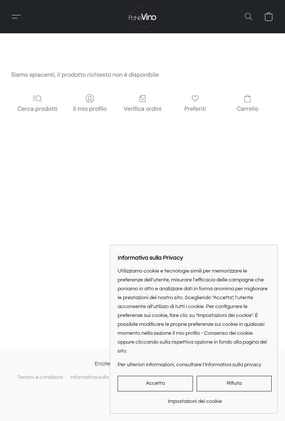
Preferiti (195, 109)
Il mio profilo (90, 109)
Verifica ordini (142, 109)
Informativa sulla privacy (99, 377)
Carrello (247, 109)
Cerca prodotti (37, 109)
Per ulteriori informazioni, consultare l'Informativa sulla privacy (189, 364)
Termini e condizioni (40, 377)
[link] (195, 398)
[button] (142, 17)
